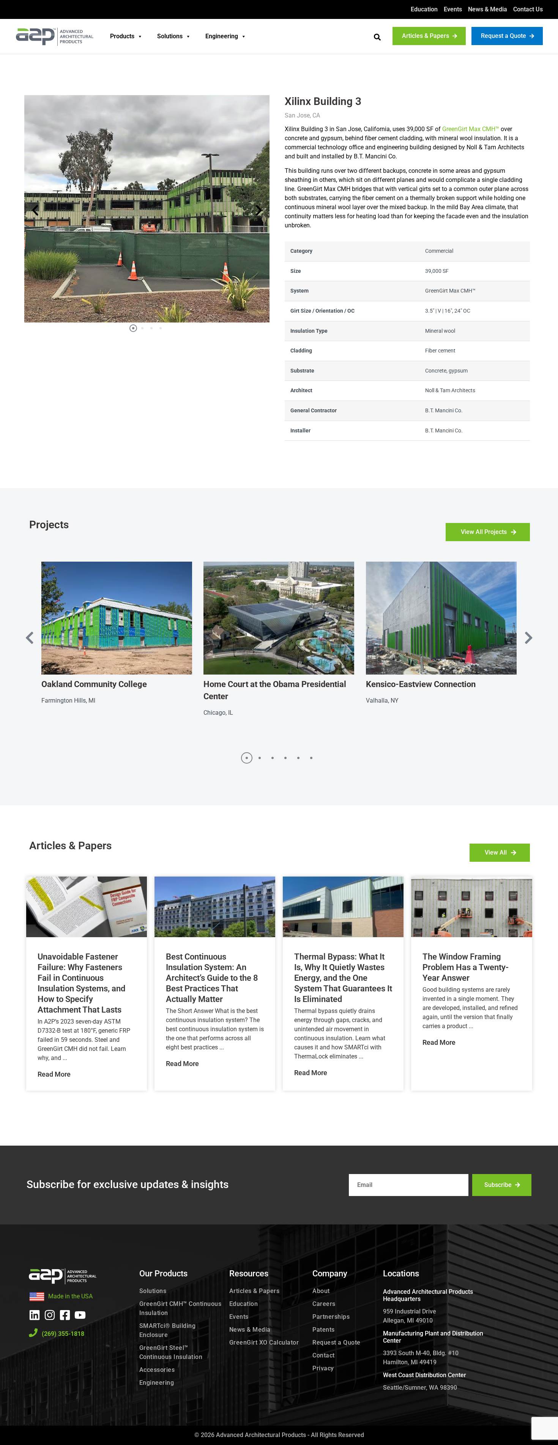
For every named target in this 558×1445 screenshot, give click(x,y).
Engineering (221, 36)
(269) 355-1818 (63, 1333)
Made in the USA (70, 1296)
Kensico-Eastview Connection (421, 684)
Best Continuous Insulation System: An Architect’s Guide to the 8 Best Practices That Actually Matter (212, 978)
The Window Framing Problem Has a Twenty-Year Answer (465, 967)
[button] (377, 37)
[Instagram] (49, 1315)
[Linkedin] (34, 1315)
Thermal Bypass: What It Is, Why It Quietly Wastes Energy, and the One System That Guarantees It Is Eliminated (343, 978)
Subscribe (498, 1184)
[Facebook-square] (65, 1315)
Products (122, 36)
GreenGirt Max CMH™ (470, 129)
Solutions (170, 36)
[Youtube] (80, 1315)
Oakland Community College (94, 684)
